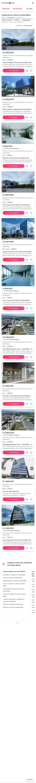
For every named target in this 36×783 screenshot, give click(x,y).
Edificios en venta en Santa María (13, 607)
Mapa (31, 779)
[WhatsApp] (31, 70)
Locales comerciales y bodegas (10, 19)
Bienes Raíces (11, 17)
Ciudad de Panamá (6, 20)
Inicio (2, 17)
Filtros (31, 9)
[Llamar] (27, 70)
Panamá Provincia (27, 19)
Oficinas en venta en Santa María (13, 604)
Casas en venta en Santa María (12, 578)
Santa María (26, 20)
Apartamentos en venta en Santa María (15, 580)
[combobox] (25, 25)
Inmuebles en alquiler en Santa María (14, 575)
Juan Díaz (17, 20)
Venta (19, 17)
